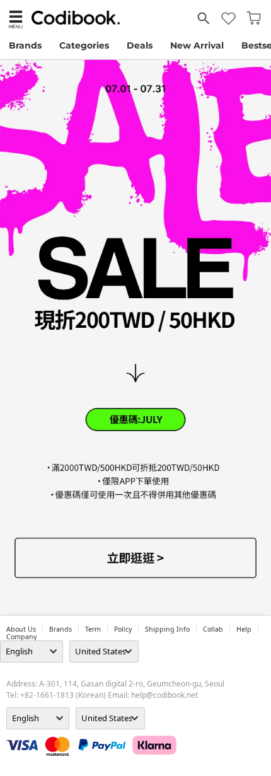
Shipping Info (167, 629)
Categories (84, 45)
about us (21, 629)
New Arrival (197, 45)
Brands (25, 45)
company (21, 636)
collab (213, 629)
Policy (123, 629)
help (243, 629)
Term (93, 629)
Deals (140, 45)
